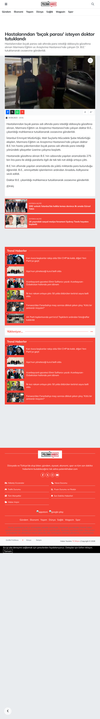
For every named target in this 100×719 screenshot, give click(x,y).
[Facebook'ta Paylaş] (8, 112)
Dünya (39, 11)
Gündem (6, 11)
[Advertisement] (50, 425)
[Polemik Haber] (49, 3)
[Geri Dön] (8, 711)
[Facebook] (43, 475)
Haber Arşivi (13, 502)
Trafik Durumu (14, 489)
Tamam (8, 551)
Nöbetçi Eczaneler (16, 483)
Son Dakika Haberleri (63, 496)
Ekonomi (18, 11)
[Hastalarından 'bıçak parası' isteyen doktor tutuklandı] (50, 82)
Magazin (60, 11)
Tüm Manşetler (14, 496)
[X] (47, 475)
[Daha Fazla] (22, 112)
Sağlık (49, 11)
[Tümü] (91, 331)
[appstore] (42, 511)
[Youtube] (57, 475)
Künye (28, 540)
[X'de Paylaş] (12, 112)
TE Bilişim (76, 541)
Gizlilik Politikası (12, 540)
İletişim (39, 540)
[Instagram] (52, 475)
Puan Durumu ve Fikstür (65, 489)
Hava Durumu (61, 483)
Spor (70, 11)
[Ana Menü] (6, 4)
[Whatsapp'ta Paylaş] (17, 112)
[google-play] (56, 511)
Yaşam (29, 11)
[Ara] (92, 4)
